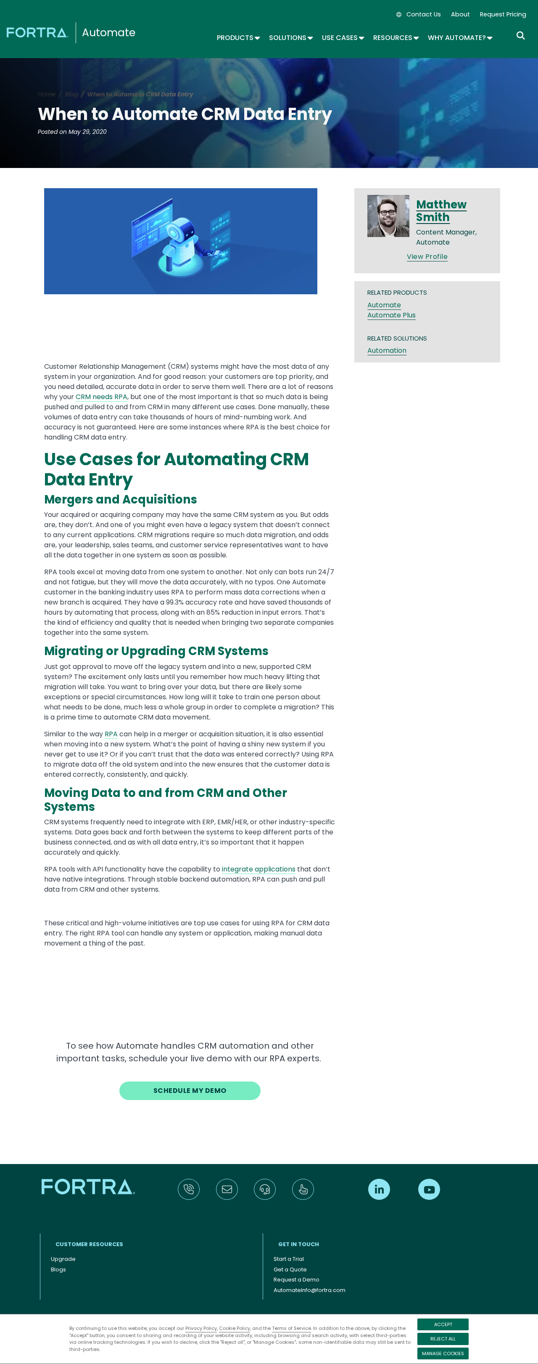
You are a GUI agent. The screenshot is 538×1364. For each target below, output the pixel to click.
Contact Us (423, 14)
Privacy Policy (201, 1328)
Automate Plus (391, 315)
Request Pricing (503, 14)
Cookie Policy (234, 1328)
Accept (443, 1324)
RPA (111, 734)
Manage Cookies (443, 1353)
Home (46, 94)
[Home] (39, 32)
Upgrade (63, 1259)
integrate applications (258, 869)
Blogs (58, 1269)
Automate (108, 32)
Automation (386, 350)
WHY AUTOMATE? (459, 38)
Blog (71, 94)
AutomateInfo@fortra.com (309, 1290)
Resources (395, 38)
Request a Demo (296, 1280)
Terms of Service (291, 1328)
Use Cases (342, 38)
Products (238, 38)
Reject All (443, 1338)
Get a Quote (290, 1269)
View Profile (427, 256)
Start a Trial (289, 1259)
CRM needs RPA (101, 397)
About (460, 14)
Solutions (290, 38)
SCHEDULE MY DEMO (190, 1090)
